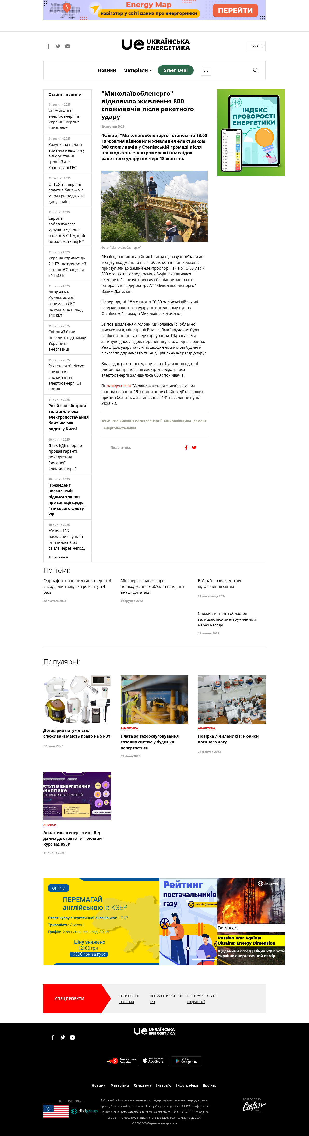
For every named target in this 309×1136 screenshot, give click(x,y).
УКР (256, 46)
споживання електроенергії (137, 420)
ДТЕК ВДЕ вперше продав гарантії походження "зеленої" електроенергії (65, 457)
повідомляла (119, 385)
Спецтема (142, 1085)
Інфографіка (187, 1085)
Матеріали (135, 70)
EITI (180, 996)
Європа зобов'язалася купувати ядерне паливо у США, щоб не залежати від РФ (67, 230)
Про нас (209, 1085)
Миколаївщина (177, 420)
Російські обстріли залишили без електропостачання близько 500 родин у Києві (69, 417)
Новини (107, 70)
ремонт (200, 420)
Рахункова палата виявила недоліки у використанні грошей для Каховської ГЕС (67, 156)
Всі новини (58, 557)
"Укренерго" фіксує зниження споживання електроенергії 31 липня (66, 377)
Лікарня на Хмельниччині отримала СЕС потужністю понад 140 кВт (66, 303)
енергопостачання (120, 428)
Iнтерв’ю (163, 1085)
